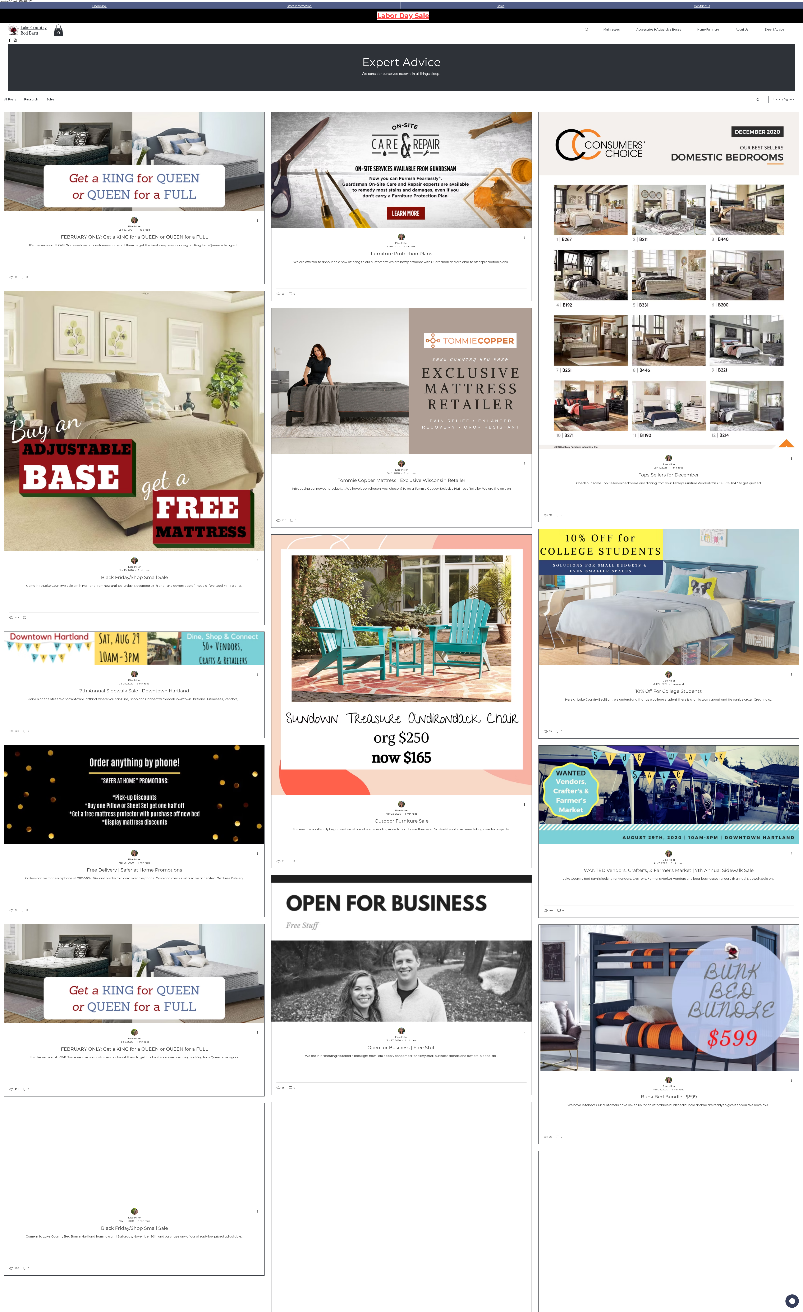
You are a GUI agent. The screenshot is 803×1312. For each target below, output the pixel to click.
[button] (58, 30)
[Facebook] (10, 40)
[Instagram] (15, 40)
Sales (50, 99)
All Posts (10, 99)
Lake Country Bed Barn (33, 30)
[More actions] (258, 220)
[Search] (587, 29)
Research (31, 99)
